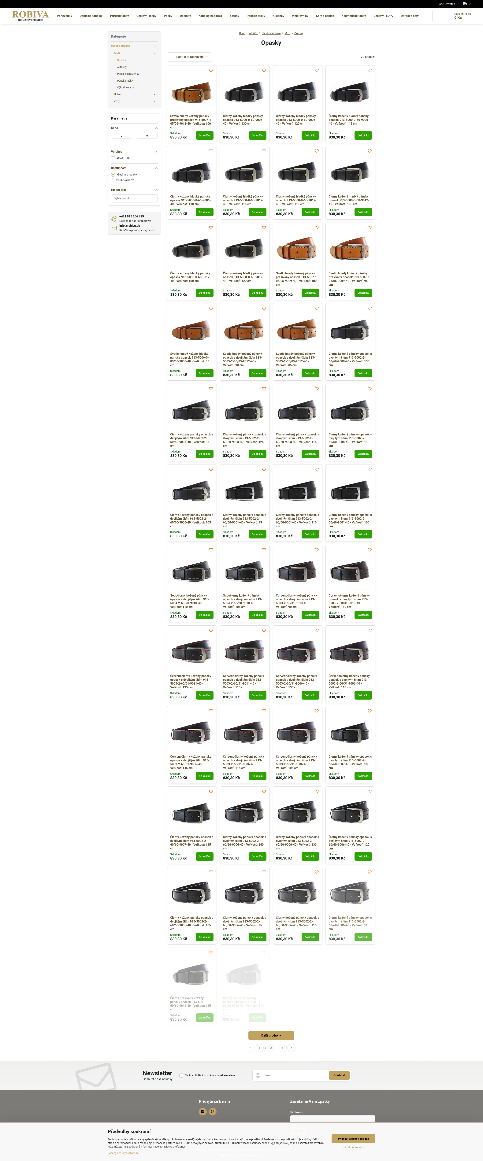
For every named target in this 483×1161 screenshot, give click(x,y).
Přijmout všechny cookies (353, 1138)
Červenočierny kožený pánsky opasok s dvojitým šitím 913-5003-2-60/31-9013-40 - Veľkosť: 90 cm (296, 601)
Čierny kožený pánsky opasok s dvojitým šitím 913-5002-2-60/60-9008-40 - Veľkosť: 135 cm (350, 359)
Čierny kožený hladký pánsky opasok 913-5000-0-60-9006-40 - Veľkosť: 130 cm (243, 119)
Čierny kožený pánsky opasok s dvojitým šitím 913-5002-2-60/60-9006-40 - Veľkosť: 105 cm (191, 923)
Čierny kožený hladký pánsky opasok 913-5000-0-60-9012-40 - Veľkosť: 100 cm (190, 277)
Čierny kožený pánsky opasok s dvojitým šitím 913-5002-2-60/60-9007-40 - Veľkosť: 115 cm (191, 842)
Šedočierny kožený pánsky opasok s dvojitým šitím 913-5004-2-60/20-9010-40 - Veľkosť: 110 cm (189, 601)
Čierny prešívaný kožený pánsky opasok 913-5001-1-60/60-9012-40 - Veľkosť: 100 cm (349, 1003)
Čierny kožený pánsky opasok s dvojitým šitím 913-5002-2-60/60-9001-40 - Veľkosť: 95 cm (244, 520)
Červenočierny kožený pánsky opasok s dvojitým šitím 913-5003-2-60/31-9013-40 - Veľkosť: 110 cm (349, 601)
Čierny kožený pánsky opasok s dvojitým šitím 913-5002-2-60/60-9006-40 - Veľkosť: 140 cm (244, 842)
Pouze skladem (125, 180)
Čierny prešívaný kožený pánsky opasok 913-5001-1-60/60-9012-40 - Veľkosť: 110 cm (243, 1003)
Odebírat (339, 1075)
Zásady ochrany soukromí (123, 1153)
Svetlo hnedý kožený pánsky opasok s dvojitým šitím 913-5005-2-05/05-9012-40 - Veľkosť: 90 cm (242, 359)
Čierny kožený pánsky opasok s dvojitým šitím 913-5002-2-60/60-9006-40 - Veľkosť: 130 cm (297, 842)
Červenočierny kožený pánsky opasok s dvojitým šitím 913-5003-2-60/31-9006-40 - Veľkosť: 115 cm (243, 762)
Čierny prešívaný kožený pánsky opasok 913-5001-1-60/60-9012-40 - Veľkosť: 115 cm (190, 1003)
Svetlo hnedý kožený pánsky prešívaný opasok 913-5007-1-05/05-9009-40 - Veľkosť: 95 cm (350, 279)
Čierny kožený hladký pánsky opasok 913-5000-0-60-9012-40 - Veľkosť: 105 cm (349, 200)
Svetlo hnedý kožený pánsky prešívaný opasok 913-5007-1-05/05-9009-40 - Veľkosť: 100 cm (297, 279)
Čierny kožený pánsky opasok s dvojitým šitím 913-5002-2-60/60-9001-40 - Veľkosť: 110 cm (297, 520)
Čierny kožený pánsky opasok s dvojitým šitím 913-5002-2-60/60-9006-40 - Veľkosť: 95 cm (244, 923)
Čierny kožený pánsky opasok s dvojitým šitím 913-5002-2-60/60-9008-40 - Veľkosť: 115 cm (297, 440)
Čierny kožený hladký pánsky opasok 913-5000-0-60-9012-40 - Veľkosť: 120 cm (243, 277)
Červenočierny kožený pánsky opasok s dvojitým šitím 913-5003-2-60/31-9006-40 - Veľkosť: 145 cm (190, 762)
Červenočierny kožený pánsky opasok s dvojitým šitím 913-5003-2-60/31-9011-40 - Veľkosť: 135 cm (190, 681)
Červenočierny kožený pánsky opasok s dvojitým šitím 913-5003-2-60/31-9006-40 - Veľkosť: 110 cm (349, 681)
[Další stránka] (291, 1048)
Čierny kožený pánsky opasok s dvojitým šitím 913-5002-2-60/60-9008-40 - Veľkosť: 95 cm (191, 440)
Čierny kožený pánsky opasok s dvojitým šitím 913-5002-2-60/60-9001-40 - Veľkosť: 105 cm (350, 520)
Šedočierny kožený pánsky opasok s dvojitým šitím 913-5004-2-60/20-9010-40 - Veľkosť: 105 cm (242, 601)
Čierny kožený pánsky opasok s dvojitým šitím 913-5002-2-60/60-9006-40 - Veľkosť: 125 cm (350, 923)
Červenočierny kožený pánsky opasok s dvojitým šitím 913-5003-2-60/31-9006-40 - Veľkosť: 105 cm (296, 762)
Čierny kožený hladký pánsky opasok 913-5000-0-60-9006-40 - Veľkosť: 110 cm (190, 200)
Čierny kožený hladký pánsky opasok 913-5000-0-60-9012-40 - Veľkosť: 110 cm (296, 200)
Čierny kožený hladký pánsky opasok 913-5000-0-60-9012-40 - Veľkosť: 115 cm (243, 200)
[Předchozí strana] (251, 1048)
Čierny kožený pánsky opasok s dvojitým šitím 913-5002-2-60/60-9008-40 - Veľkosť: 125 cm (244, 440)
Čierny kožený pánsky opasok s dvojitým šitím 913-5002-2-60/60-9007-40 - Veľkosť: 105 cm (350, 762)
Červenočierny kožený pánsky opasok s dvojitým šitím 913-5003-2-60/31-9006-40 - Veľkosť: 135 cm (296, 681)
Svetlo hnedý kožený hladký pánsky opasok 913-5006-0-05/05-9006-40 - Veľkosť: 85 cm (189, 359)
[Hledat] (438, 16)
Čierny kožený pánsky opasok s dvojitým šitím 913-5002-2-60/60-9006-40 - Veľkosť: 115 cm (297, 923)
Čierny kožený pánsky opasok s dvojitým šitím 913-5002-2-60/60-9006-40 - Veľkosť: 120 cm (350, 842)
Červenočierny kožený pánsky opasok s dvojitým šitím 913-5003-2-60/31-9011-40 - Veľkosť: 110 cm (243, 681)
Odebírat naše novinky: (158, 1079)
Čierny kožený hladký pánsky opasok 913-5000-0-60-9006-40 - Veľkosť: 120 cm (296, 119)
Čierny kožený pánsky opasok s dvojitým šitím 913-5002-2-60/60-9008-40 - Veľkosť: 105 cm (191, 520)
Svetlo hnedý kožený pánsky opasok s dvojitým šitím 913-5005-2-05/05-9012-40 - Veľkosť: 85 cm (295, 359)
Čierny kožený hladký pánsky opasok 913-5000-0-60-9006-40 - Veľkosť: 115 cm (349, 119)
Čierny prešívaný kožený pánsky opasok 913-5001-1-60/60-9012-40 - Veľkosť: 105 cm (296, 1003)
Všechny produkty (127, 174)
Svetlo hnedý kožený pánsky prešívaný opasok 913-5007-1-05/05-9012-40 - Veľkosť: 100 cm (191, 121)
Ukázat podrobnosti (353, 1147)
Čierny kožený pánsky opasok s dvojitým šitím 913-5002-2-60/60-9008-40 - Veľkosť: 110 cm (350, 440)
